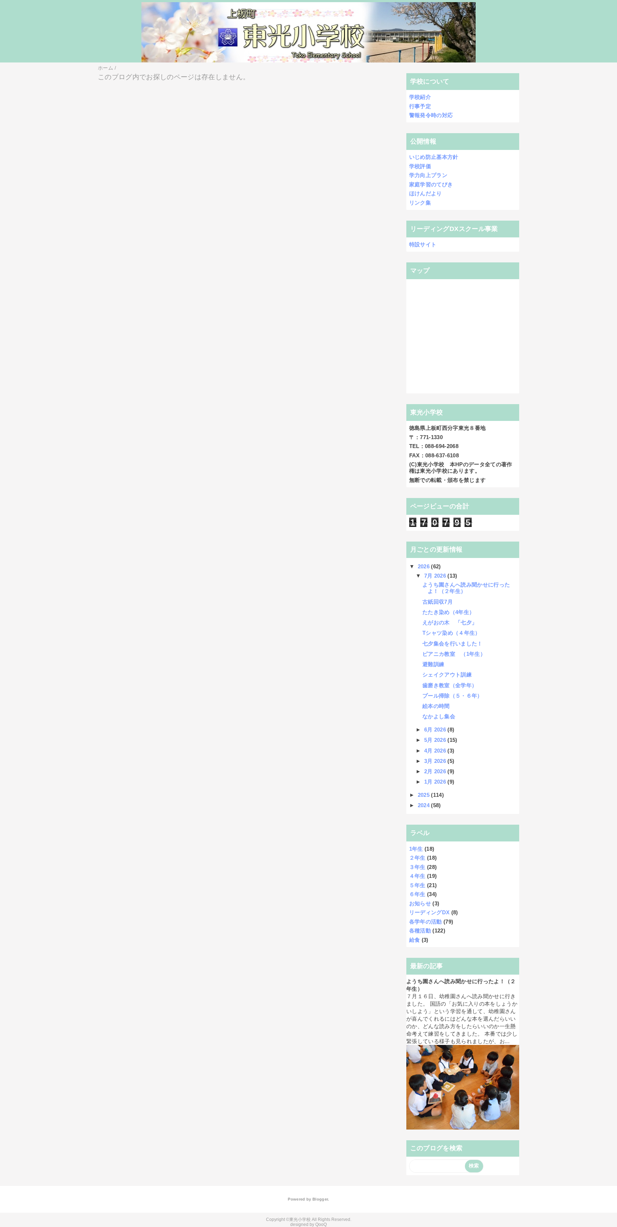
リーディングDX (429, 912)
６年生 (417, 894)
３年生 (417, 867)
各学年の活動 (425, 922)
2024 (424, 805)
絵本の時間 (436, 706)
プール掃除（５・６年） (452, 696)
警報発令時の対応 (431, 115)
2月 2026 (436, 771)
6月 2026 (436, 729)
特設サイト (423, 244)
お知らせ (420, 903)
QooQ (321, 1224)
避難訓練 (433, 664)
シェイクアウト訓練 (447, 675)
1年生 (416, 849)
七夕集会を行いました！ (452, 643)
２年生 (417, 858)
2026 (424, 566)
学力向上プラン (428, 175)
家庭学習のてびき (431, 184)
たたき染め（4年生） (448, 612)
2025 (424, 795)
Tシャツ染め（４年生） (451, 633)
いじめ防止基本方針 (433, 157)
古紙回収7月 (437, 602)
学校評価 (420, 166)
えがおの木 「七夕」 (449, 622)
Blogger (320, 1199)
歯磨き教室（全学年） (449, 685)
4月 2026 (436, 751)
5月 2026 (436, 740)
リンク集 (420, 203)
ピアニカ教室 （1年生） (454, 654)
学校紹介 (420, 97)
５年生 (417, 885)
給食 (414, 940)
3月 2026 (436, 761)
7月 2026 (436, 576)
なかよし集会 (438, 716)
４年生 (417, 876)
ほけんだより (425, 193)
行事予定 (420, 106)
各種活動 (420, 930)
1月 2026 (436, 782)
